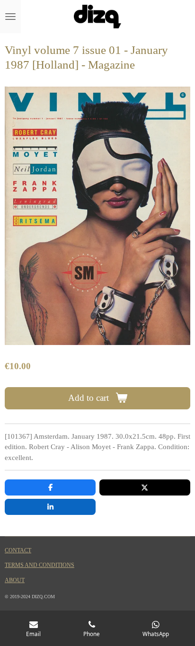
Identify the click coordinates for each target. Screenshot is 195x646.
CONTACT (18, 551)
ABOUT (15, 580)
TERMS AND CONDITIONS (39, 565)
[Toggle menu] (10, 16)
